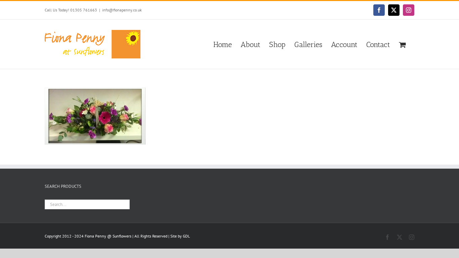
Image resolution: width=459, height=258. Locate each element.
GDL (186, 236)
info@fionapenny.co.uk (122, 9)
